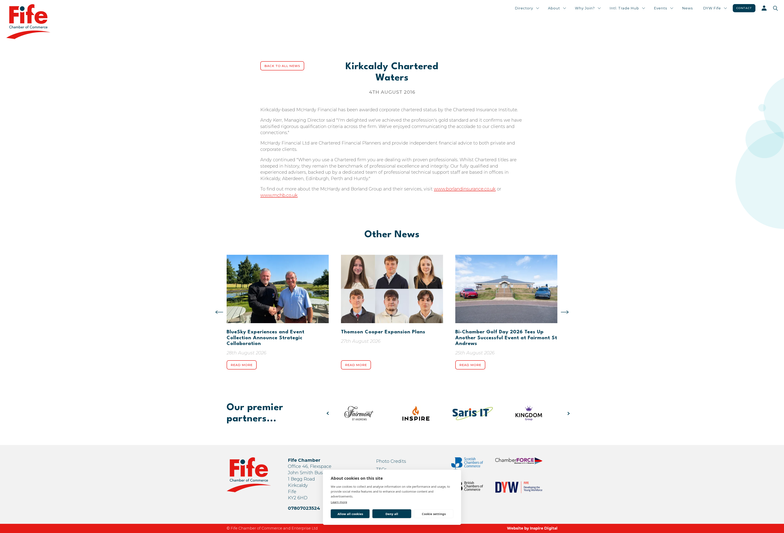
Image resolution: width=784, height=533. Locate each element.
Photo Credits (391, 461)
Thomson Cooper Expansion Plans (383, 332)
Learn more (339, 502)
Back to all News (282, 66)
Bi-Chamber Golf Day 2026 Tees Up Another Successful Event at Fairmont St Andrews (506, 338)
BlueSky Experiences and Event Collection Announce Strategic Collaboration (265, 338)
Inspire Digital (543, 528)
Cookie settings (434, 514)
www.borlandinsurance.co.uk (465, 189)
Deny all (391, 514)
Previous (219, 312)
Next (565, 312)
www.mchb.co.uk (279, 195)
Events (660, 8)
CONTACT (744, 8)
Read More (242, 365)
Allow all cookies (350, 514)
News (687, 8)
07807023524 (304, 508)
